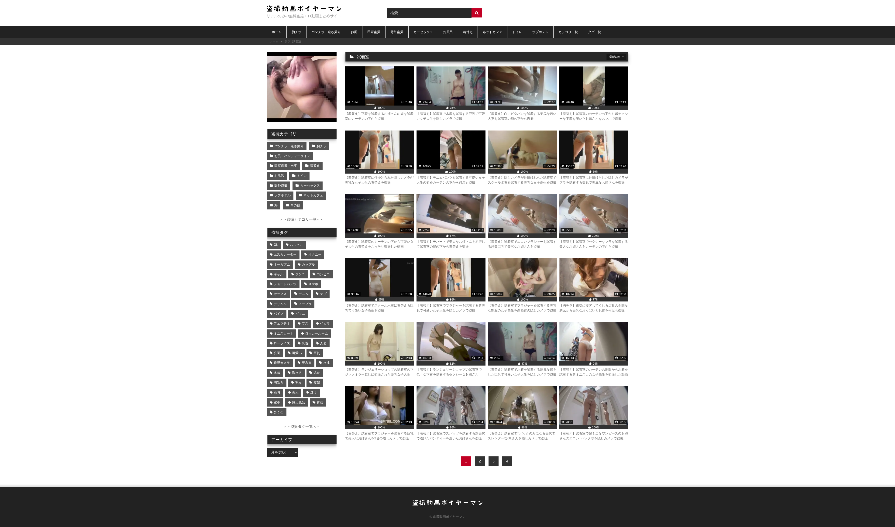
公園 (277, 353)
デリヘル (280, 304)
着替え (468, 32)
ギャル (278, 274)
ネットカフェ (492, 32)
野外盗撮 (396, 32)
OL (276, 244)
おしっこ (296, 244)
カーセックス (423, 32)
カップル (308, 264)
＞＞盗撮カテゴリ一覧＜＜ (301, 219)
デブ (323, 294)
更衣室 (307, 363)
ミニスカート (283, 333)
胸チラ (296, 32)
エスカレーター (285, 254)
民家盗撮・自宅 (285, 166)
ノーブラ (305, 304)
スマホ (313, 284)
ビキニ (300, 313)
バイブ (278, 313)
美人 (295, 392)
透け (313, 392)
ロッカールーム (316, 333)
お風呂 (448, 32)
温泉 (316, 373)
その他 (295, 205)
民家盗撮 (373, 32)
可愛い (297, 353)
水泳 (326, 363)
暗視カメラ (282, 363)
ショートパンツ (285, 284)
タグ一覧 (594, 32)
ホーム (277, 32)
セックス (280, 294)
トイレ (517, 32)
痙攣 (316, 382)
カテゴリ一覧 (568, 32)
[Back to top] (880, 513)
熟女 (298, 382)
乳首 (305, 343)
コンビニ (323, 274)
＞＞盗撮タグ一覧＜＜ (301, 426)
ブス (305, 323)
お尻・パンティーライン (292, 156)
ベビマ (325, 323)
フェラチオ (282, 323)
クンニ (300, 274)
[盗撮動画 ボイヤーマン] (304, 9)
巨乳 (316, 353)
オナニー (314, 254)
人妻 (323, 343)
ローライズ (282, 343)
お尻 (354, 32)
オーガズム (282, 264)
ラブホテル (540, 32)
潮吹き (278, 382)
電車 (277, 402)
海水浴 (297, 373)
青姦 (320, 402)
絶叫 (277, 392)
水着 (277, 373)
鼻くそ (278, 412)
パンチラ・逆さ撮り (326, 32)
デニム (303, 294)
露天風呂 (298, 402)
